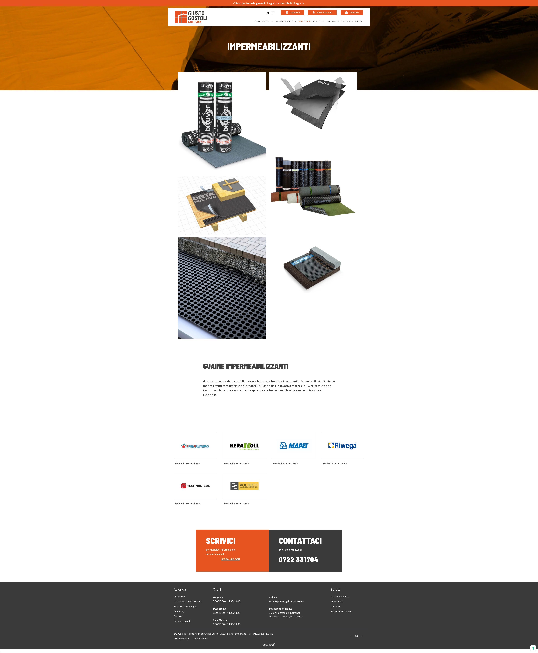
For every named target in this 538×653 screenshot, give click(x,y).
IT (273, 13)
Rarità (317, 21)
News (358, 21)
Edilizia (303, 21)
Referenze (332, 21)
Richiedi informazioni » (187, 463)
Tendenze (347, 21)
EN (267, 13)
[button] (270, 13)
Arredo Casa (262, 21)
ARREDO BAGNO (284, 21)
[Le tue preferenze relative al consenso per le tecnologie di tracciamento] (533, 648)
